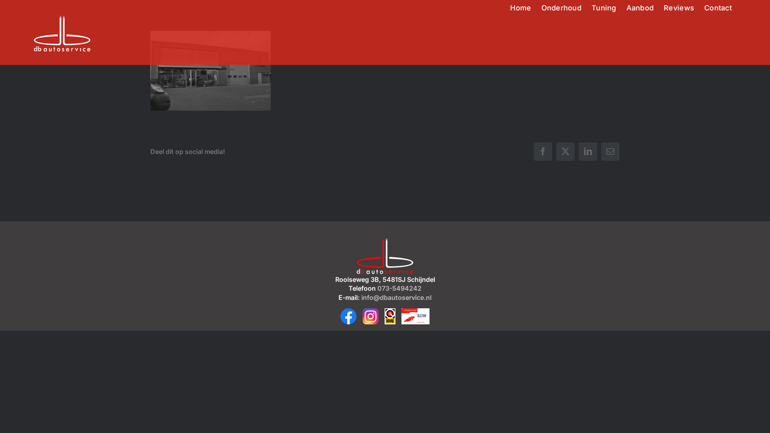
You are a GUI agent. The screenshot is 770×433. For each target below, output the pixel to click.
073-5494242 (399, 288)
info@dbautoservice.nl (396, 297)
